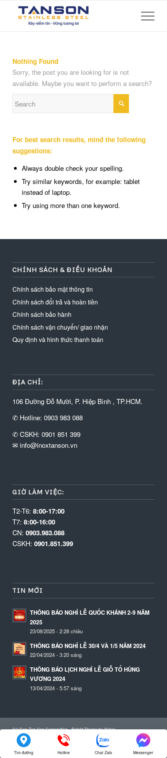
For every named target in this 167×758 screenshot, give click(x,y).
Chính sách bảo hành (41, 314)
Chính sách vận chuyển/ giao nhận (60, 327)
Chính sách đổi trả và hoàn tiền (55, 301)
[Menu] (144, 15)
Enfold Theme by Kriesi (93, 729)
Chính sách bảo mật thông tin (52, 289)
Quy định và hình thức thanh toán (57, 339)
